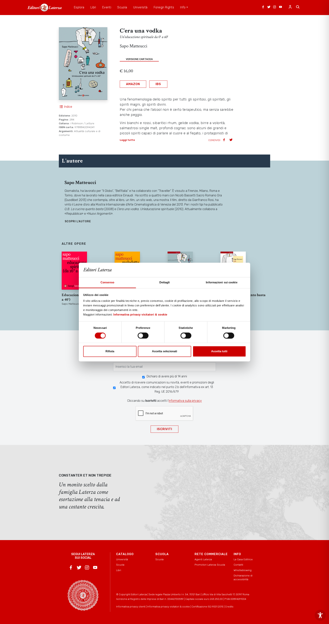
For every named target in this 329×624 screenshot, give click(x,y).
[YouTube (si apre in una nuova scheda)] (280, 7)
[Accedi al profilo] (290, 7)
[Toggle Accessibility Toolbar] (320, 615)
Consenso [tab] (107, 282)
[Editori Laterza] (44, 7)
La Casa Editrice (243, 559)
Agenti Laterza (203, 559)
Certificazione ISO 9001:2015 (207, 606)
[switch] (143, 335)
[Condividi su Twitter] (231, 140)
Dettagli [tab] (164, 282)
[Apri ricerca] (298, 7)
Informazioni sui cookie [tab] (221, 282)
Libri (118, 570)
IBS (158, 84)
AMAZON (133, 84)
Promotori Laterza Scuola (210, 564)
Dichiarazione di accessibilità (243, 577)
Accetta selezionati (164, 351)
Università (122, 559)
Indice (68, 106)
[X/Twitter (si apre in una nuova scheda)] (269, 7)
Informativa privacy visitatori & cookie (140, 314)
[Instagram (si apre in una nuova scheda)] (274, 7)
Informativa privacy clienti (130, 606)
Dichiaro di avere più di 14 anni (167, 376)
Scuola (120, 564)
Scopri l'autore (78, 221)
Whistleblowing (243, 570)
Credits (229, 606)
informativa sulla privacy (185, 400)
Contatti (238, 564)
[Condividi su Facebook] (224, 140)
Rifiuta (109, 351)
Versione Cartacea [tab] (139, 59)
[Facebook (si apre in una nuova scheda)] (263, 7)
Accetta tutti (219, 351)
